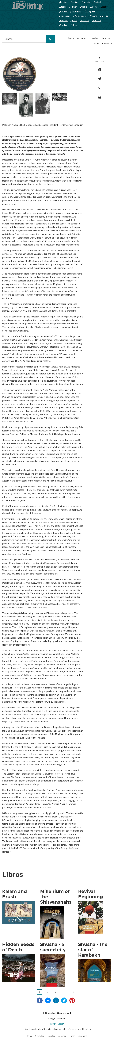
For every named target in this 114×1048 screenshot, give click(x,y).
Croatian (97, 20)
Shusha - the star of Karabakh (92, 950)
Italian (63, 6)
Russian (74, 2)
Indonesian (65, 16)
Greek (74, 20)
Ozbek (74, 25)
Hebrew (64, 20)
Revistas (94, 38)
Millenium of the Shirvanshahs (56, 897)
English (63, 2)
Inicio (71, 38)
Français (86, 2)
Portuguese (90, 11)
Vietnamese (80, 16)
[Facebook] (40, 1000)
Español (104, 6)
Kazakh (104, 16)
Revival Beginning (90, 894)
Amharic (93, 16)
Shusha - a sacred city (53, 947)
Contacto (107, 43)
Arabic (84, 6)
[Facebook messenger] (48, 1000)
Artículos (82, 38)
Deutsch (97, 2)
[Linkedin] (56, 1000)
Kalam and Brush (14, 894)
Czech (94, 6)
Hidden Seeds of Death (18, 947)
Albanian (85, 20)
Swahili (63, 25)
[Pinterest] (72, 1000)
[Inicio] (27, 5)
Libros (96, 43)
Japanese (76, 11)
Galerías (106, 38)
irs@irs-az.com (57, 1024)
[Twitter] (64, 1000)
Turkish (74, 6)
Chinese (64, 11)
